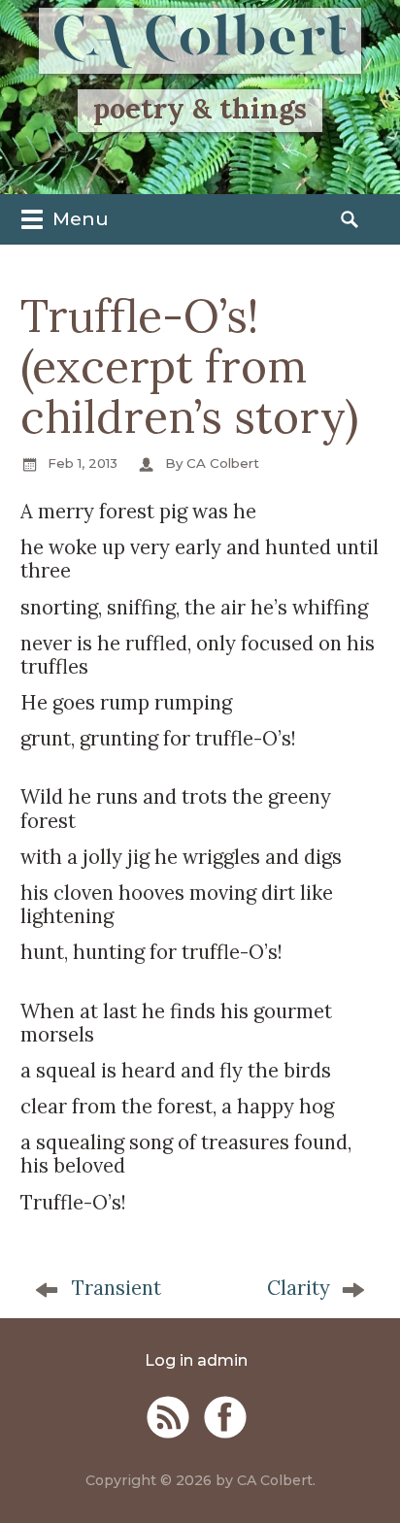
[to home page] (200, 41)
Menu (78, 218)
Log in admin (196, 1360)
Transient (116, 1288)
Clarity (298, 1288)
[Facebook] (225, 1417)
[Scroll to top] (367, 1472)
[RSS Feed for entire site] (168, 1417)
